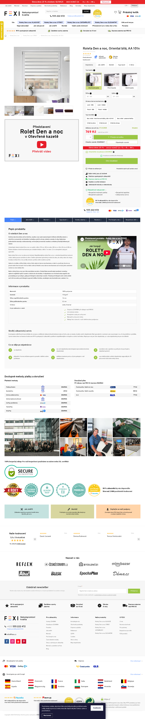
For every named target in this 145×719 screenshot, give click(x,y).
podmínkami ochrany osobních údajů (105, 595)
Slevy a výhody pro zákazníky (54, 642)
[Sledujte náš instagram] (13, 641)
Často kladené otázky (52, 640)
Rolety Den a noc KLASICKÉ (103, 621)
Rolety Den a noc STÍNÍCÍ (102, 624)
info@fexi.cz (11, 634)
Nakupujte (105, 2)
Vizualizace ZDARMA (52, 624)
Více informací (135, 661)
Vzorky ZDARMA (51, 621)
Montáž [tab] (46, 220)
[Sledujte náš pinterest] (24, 641)
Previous (35, 539)
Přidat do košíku (116, 137)
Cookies (73, 636)
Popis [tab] (12, 220)
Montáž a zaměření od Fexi (54, 646)
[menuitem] (13, 22)
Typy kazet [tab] (63, 220)
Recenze (25, 6)
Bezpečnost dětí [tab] (131, 220)
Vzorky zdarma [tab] (80, 220)
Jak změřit (8, 6)
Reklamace (63, 6)
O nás (121, 621)
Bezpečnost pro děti (125, 630)
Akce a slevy (74, 640)
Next (138, 539)
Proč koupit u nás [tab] (114, 220)
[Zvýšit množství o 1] (93, 136)
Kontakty (78, 6)
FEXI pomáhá (123, 633)
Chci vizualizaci (111, 161)
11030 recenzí (20, 544)
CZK (126, 5)
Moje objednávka (89, 6)
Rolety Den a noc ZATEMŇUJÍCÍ (100, 629)
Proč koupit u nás (51, 636)
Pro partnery (123, 627)
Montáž (16, 6)
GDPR (72, 633)
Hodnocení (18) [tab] (97, 220)
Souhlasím (97, 708)
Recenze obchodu (125, 624)
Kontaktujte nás (75, 621)
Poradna (48, 627)
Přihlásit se (134, 591)
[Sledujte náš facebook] (7, 641)
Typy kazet (121, 65)
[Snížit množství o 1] (93, 138)
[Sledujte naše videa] (18, 641)
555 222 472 (58, 16)
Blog (71, 6)
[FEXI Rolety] (20, 618)
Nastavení (47, 715)
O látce (131, 65)
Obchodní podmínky (50, 6)
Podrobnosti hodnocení (87, 59)
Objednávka (89, 65)
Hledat (86, 11)
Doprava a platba (36, 6)
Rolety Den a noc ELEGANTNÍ (103, 633)
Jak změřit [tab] (29, 220)
